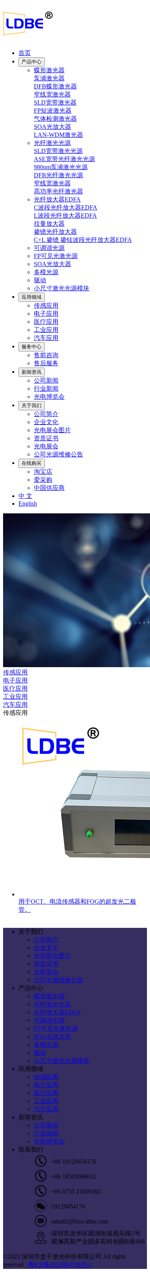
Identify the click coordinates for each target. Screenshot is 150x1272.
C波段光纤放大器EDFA (65, 207)
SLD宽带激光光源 (58, 151)
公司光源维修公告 (58, 454)
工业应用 (46, 329)
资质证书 (46, 438)
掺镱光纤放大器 (55, 231)
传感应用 (46, 305)
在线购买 (32, 463)
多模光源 (46, 272)
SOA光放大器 (52, 126)
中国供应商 (49, 487)
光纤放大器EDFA (57, 199)
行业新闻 (46, 388)
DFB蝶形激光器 (55, 86)
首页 (24, 53)
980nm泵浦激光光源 (61, 167)
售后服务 (46, 363)
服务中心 (32, 347)
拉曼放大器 (49, 223)
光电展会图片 (52, 430)
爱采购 (43, 479)
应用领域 (32, 297)
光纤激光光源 (52, 143)
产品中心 (32, 62)
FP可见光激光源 (56, 256)
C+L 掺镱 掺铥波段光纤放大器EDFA (83, 239)
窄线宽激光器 (52, 94)
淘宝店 (43, 471)
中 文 (25, 496)
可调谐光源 (49, 248)
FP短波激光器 (53, 110)
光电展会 (46, 446)
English (27, 503)
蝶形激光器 (49, 70)
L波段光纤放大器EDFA (65, 215)
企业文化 (46, 422)
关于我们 (32, 405)
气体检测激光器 (55, 118)
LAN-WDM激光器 (58, 135)
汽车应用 (46, 338)
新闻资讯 (32, 372)
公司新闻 (46, 380)
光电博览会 (49, 396)
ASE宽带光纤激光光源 (64, 159)
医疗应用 (46, 321)
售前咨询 (46, 355)
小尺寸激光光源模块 (61, 288)
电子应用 (46, 313)
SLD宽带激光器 (55, 102)
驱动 (40, 280)
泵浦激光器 (49, 78)
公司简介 (46, 414)
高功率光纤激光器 (58, 191)
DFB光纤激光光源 (58, 175)
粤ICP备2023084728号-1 (59, 1264)
